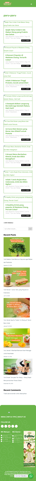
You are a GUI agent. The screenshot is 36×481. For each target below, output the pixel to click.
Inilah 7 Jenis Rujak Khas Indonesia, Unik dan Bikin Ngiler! (17, 182)
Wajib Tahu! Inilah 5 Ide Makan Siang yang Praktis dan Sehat (17, 32)
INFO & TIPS (12, 417)
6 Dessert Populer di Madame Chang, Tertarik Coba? (16, 57)
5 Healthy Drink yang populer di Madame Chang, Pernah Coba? (17, 207)
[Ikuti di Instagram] (5, 426)
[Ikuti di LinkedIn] (12, 426)
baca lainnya (26, 40)
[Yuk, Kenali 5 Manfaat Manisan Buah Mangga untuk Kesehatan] (17, 338)
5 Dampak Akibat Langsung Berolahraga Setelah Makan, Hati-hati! (18, 106)
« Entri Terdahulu (8, 223)
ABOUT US (21, 417)
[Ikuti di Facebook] (2, 426)
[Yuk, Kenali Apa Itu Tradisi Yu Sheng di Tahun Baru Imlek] (17, 308)
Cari (30, 229)
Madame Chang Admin (16, 36)
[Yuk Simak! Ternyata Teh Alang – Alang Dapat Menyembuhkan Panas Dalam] (18, 367)
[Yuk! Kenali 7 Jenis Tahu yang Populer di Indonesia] (17, 278)
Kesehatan (13, 86)
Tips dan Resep (15, 38)
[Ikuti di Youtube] (16, 426)
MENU (3, 417)
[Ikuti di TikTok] (9, 426)
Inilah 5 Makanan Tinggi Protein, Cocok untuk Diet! (17, 81)
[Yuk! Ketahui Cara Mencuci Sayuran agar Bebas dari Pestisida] (17, 247)
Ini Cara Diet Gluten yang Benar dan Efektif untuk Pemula (16, 131)
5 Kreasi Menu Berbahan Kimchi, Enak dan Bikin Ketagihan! (16, 157)
